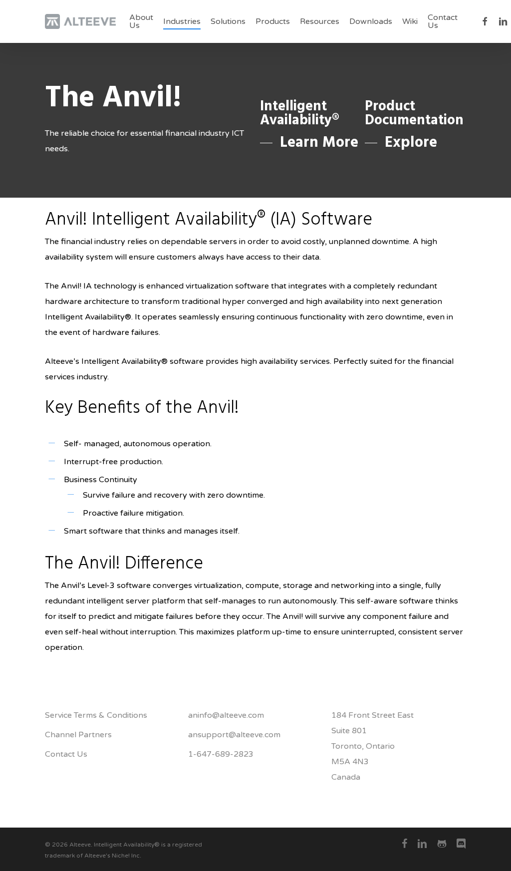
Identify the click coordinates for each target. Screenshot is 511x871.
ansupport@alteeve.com (234, 735)
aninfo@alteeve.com (226, 715)
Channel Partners (78, 735)
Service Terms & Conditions (96, 715)
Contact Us (66, 754)
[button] (309, 143)
